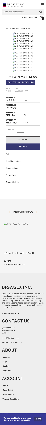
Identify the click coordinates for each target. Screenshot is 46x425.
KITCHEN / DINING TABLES (14, 265)
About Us (6, 357)
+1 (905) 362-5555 (11, 338)
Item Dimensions (13, 161)
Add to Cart (23, 140)
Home (8, 29)
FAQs (5, 362)
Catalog (14, 29)
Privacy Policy (8, 395)
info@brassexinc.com (13, 342)
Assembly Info (12, 182)
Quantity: (10, 129)
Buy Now (23, 147)
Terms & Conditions (11, 399)
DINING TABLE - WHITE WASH (19, 253)
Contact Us (7, 371)
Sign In (24, 17)
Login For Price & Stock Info (20, 82)
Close (38, 419)
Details (9, 154)
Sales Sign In (8, 390)
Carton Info (11, 175)
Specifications (12, 168)
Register (33, 17)
